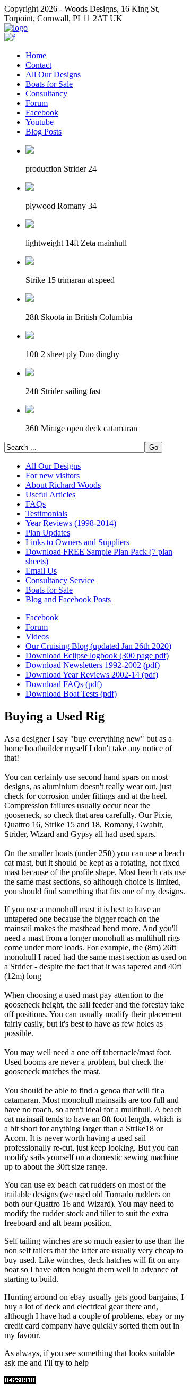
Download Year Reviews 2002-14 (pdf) (91, 674)
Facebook (41, 112)
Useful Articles (50, 494)
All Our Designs (53, 74)
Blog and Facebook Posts (68, 599)
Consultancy (46, 93)
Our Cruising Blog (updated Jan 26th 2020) (98, 646)
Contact (38, 64)
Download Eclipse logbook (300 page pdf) (97, 655)
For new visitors (52, 475)
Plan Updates (47, 532)
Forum (36, 103)
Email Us (41, 570)
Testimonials (46, 513)
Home (35, 55)
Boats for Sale (49, 83)
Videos (37, 636)
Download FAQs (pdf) (63, 684)
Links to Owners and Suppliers (77, 542)
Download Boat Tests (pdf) (71, 693)
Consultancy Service (59, 580)
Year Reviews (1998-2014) (70, 523)
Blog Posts (43, 131)
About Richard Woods (63, 484)
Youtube (39, 122)
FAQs (35, 504)
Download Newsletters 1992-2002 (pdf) (92, 665)
